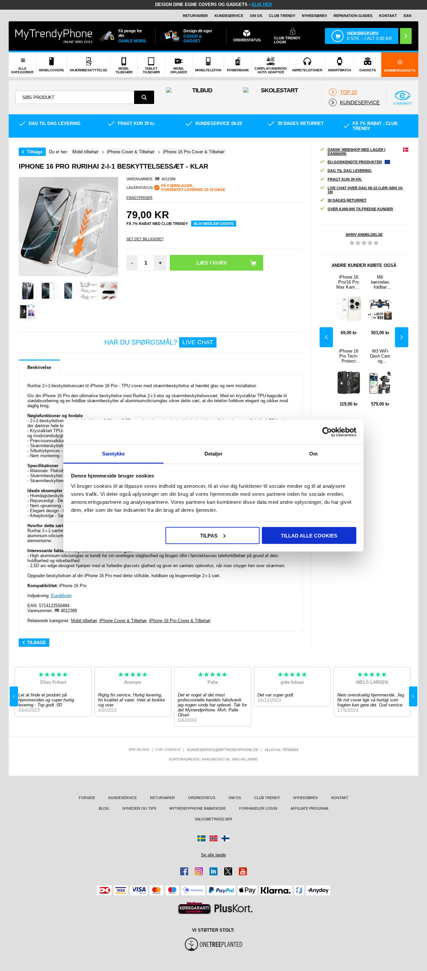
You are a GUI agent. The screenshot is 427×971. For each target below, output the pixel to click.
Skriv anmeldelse (364, 235)
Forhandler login (258, 808)
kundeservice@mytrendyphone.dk (222, 750)
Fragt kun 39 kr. (345, 179)
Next (401, 337)
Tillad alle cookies (309, 535)
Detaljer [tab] (213, 454)
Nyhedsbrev (314, 16)
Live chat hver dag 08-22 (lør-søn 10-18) (365, 190)
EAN (407, 16)
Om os (256, 16)
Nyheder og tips (139, 808)
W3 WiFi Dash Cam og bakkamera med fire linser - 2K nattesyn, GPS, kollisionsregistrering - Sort (380, 356)
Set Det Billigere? (144, 239)
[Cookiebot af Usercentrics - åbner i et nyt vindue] (327, 432)
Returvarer (195, 16)
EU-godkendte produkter (355, 162)
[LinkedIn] (213, 871)
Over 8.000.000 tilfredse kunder (360, 209)
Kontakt (388, 16)
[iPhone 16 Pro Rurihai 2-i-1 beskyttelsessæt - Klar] (28, 291)
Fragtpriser (139, 198)
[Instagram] (199, 871)
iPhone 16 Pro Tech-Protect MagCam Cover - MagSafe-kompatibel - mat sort (349, 356)
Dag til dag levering (350, 171)
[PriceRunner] (194, 908)
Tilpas (209, 535)
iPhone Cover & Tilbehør (122, 620)
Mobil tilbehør (84, 620)
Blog (104, 808)
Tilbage (34, 151)
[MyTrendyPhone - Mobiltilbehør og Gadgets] (53, 36)
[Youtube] (243, 871)
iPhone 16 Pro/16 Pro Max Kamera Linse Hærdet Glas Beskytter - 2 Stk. (348, 282)
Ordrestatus (201, 798)
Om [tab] (313, 454)
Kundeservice (229, 16)
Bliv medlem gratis (214, 224)
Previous (326, 337)
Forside (87, 798)
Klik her (262, 4)
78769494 (290, 750)
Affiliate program (309, 808)
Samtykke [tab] (113, 454)
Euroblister (61, 595)
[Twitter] (228, 871)
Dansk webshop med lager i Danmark (356, 152)
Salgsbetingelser (213, 819)
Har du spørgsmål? (158, 342)
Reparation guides (353, 16)
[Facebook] (184, 871)
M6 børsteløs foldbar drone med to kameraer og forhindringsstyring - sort (380, 282)
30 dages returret (347, 200)
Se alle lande (213, 854)
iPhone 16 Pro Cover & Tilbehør (179, 620)
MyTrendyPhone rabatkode (197, 808)
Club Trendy (282, 16)
